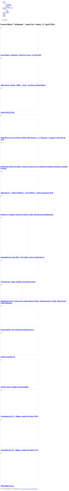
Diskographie (6, 12)
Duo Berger (8, 4)
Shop (4, 15)
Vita (4, 2)
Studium (8, 6)
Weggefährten (9, 5)
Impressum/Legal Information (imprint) (27, 488)
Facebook (5, 19)
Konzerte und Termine (8, 7)
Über (20, 488)
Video (7, 11)
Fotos (7, 10)
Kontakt (36, 488)
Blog (4, 13)
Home (4, 1)
